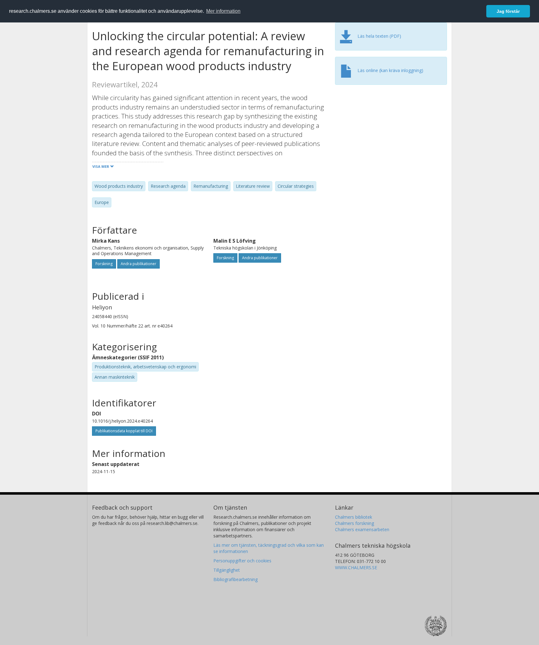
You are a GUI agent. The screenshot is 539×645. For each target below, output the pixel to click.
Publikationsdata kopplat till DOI (124, 431)
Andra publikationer (138, 263)
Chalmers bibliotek (353, 517)
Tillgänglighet (226, 570)
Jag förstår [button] (508, 11)
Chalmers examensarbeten (362, 529)
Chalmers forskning (354, 523)
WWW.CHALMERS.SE (356, 567)
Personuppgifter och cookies (242, 561)
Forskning (104, 263)
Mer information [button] (223, 11)
